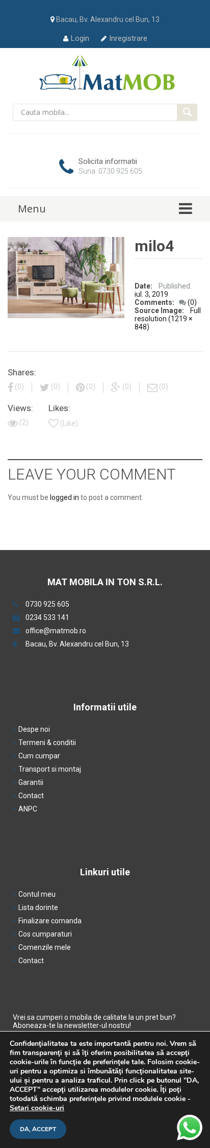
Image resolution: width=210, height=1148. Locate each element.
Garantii (30, 782)
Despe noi (34, 729)
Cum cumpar (39, 756)
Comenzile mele (44, 947)
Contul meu (37, 894)
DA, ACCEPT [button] (38, 1129)
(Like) (69, 423)
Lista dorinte (38, 907)
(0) (192, 302)
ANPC (27, 809)
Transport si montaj (49, 769)
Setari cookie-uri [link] (37, 1108)
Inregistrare (128, 38)
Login (80, 38)
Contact (31, 796)
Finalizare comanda (50, 921)
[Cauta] (187, 112)
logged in (64, 497)
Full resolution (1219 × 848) (168, 318)
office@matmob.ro (55, 631)
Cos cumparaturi (45, 934)
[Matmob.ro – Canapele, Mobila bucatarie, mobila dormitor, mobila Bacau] (105, 72)
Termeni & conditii (47, 742)
